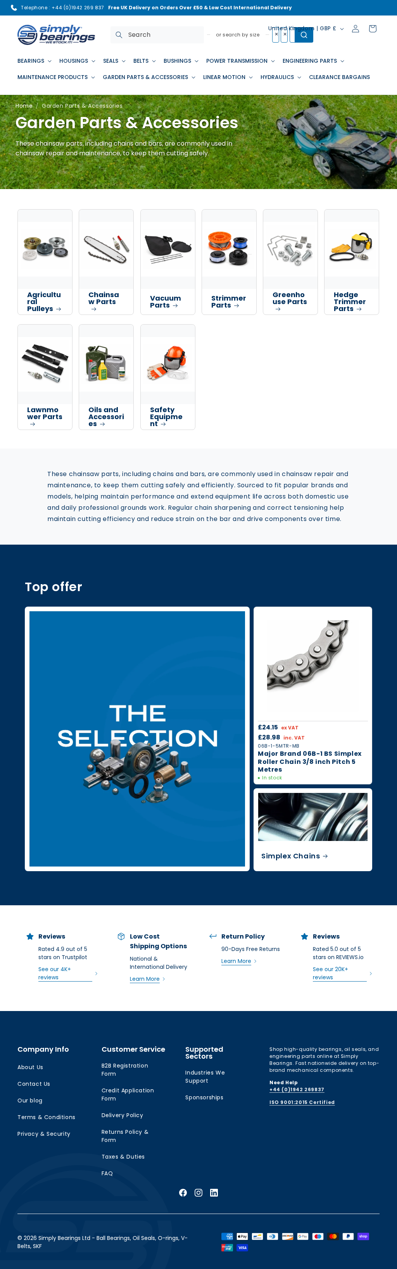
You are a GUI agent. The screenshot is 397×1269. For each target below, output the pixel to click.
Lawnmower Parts (44, 413)
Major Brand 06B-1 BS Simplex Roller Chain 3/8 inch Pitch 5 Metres (310, 762)
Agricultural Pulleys (44, 301)
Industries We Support (205, 1077)
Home (24, 106)
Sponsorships (204, 1097)
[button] (34, 61)
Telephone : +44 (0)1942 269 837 (62, 7)
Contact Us (33, 1084)
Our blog (30, 1100)
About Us (30, 1067)
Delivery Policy (122, 1115)
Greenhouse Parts (290, 298)
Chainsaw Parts (103, 298)
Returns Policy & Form (125, 1136)
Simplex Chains (290, 855)
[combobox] (157, 34)
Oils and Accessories (106, 416)
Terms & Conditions (46, 1117)
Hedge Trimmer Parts (350, 301)
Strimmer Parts (228, 301)
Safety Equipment (166, 416)
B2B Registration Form (125, 1070)
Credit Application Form (128, 1094)
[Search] (119, 34)
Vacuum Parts (165, 301)
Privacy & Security (44, 1134)
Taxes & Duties (123, 1157)
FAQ (107, 1173)
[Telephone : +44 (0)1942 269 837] (14, 8)
